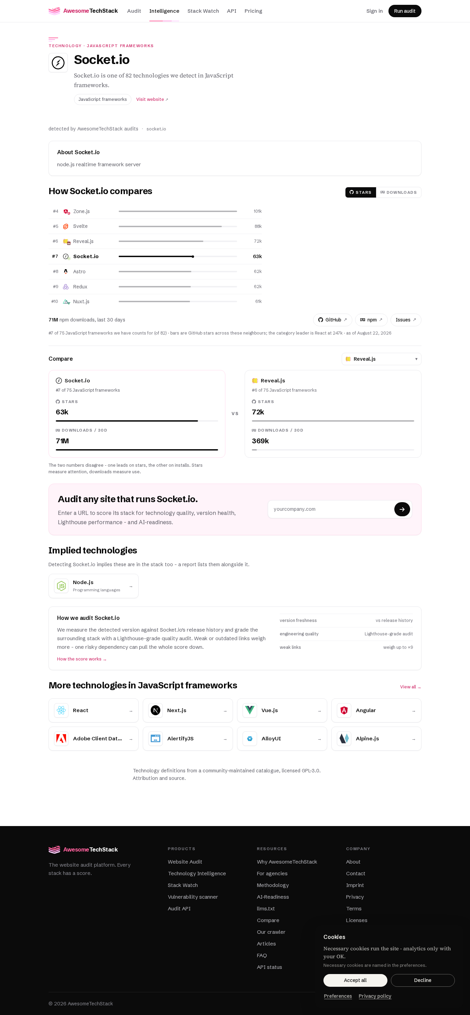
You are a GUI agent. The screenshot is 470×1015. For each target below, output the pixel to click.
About (353, 861)
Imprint (355, 885)
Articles (266, 943)
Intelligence (164, 11)
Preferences (338, 996)
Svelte (80, 226)
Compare (268, 920)
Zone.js (81, 211)
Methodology (273, 885)
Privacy (355, 897)
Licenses (356, 920)
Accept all (355, 980)
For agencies (272, 873)
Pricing (253, 11)
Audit (134, 11)
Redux (80, 287)
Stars (364, 192)
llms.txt (266, 908)
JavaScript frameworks (120, 45)
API (231, 11)
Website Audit (185, 861)
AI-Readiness (273, 897)
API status (269, 967)
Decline (422, 980)
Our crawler (271, 932)
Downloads (402, 192)
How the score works (82, 659)
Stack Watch (203, 11)
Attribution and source (158, 778)
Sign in (374, 11)
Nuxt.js (81, 301)
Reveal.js (83, 241)
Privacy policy (375, 996)
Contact (355, 873)
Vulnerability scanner (193, 897)
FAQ (262, 955)
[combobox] (383, 359)
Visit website (152, 99)
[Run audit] (402, 509)
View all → (410, 686)
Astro (79, 271)
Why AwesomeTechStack (287, 861)
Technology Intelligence (197, 873)
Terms (354, 908)
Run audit (405, 11)
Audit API (179, 908)
